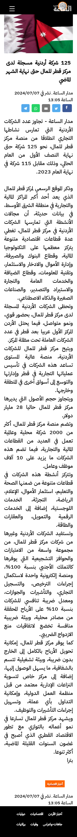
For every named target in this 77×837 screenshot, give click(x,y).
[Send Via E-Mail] (46, 108)
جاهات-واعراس (52, 824)
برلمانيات (20, 824)
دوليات (21, 814)
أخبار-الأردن (55, 814)
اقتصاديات (36, 814)
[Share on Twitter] (56, 108)
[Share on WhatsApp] (36, 108)
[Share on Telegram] (25, 108)
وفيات (34, 824)
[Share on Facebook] (67, 108)
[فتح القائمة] (12, 3)
